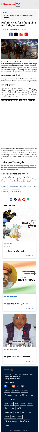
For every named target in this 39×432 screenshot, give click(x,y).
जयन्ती (11, 296)
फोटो (16, 404)
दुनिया (6, 404)
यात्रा (12, 408)
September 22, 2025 (19, 29)
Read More (28, 255)
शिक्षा (29, 412)
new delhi (5, 191)
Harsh (6, 29)
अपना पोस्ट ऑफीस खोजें (21, 395)
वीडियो (23, 412)
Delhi (4, 186)
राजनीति (19, 408)
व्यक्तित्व (15, 296)
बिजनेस (23, 404)
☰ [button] (36, 4)
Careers (7, 425)
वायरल (19, 417)
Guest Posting (24, 421)
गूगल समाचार (15, 391)
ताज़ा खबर (6, 244)
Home (5, 12)
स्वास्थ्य (17, 412)
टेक (6, 399)
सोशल (13, 417)
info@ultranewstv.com (12, 379)
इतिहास (7, 391)
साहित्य (7, 417)
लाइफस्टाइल (8, 412)
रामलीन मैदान (23, 186)
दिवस (11, 244)
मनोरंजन (30, 404)
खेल (32, 395)
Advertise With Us (11, 421)
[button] (11, 34)
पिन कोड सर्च (8, 395)
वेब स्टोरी (24, 391)
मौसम (6, 408)
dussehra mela (13, 186)
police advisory (16, 191)
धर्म (11, 404)
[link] (21, 34)
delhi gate (32, 186)
